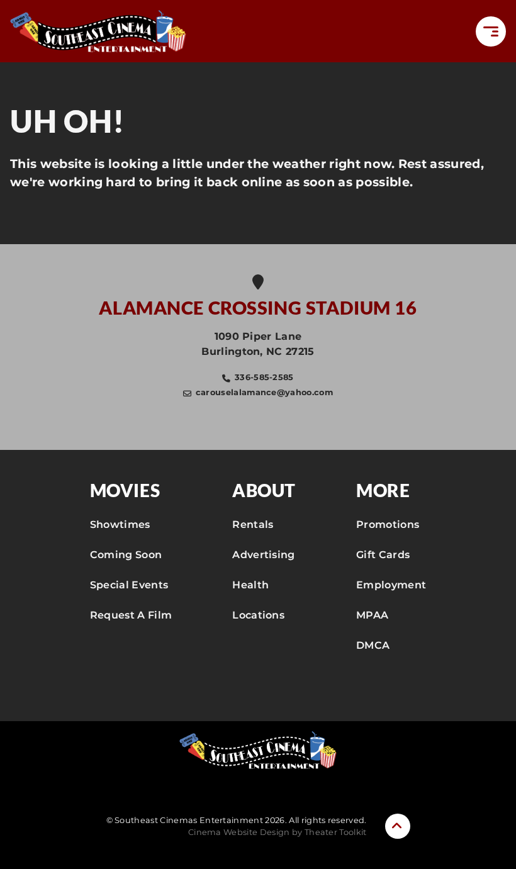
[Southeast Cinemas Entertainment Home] (98, 31)
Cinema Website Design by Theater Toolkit (277, 832)
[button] (491, 31)
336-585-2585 (264, 377)
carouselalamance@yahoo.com (264, 392)
